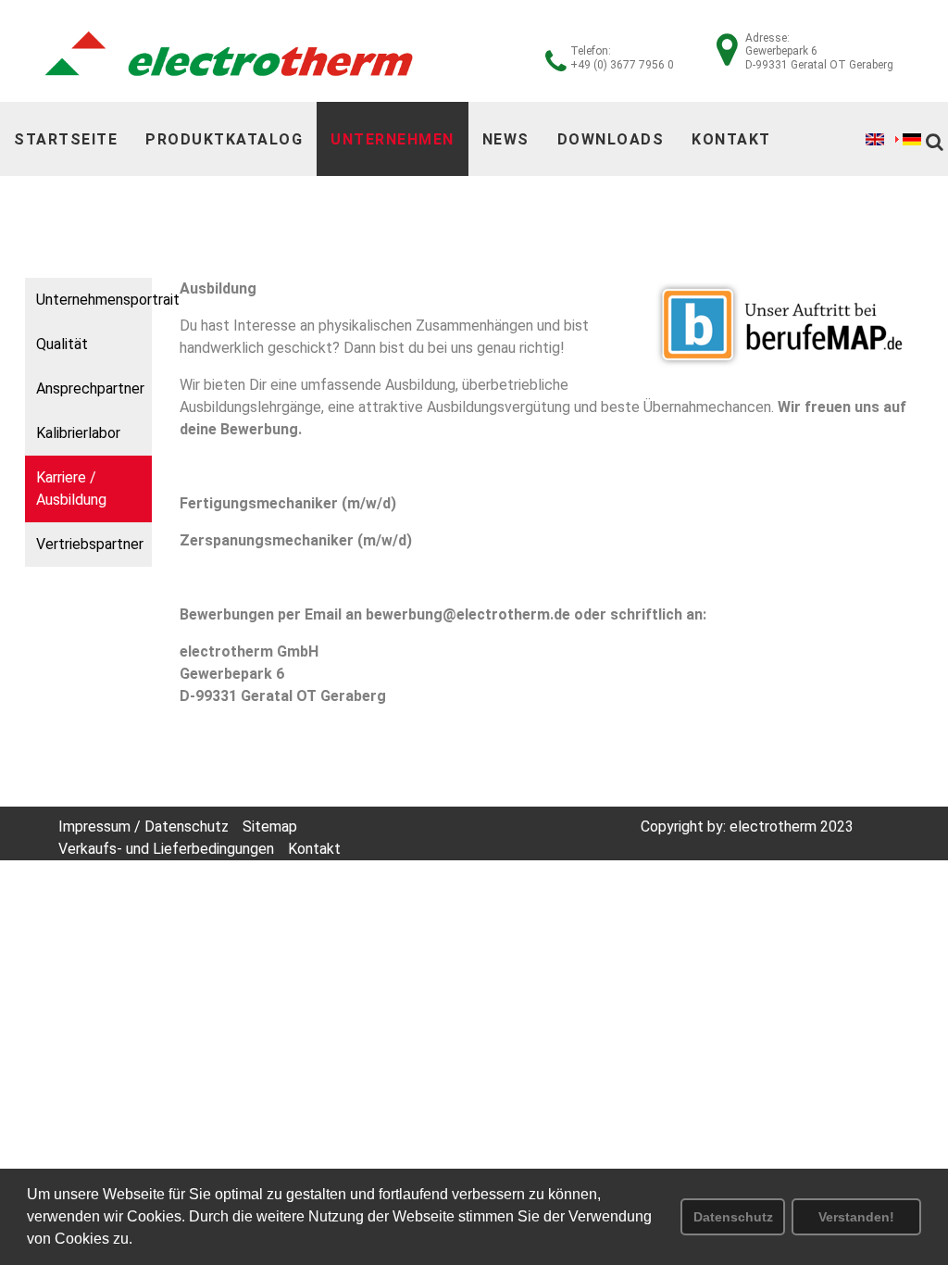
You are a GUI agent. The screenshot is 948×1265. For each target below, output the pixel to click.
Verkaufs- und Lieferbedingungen (166, 849)
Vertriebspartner (89, 544)
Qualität (62, 344)
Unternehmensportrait (94, 299)
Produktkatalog (224, 139)
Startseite (66, 139)
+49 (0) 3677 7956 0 (622, 64)
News (506, 139)
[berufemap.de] (784, 324)
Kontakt (731, 139)
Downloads (611, 139)
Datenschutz (733, 1216)
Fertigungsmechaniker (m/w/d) (288, 503)
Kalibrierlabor (78, 433)
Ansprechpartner (90, 388)
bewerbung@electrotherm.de (468, 614)
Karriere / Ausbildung (71, 488)
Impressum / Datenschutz (143, 826)
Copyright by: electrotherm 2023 (747, 826)
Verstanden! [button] (856, 1216)
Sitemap (270, 826)
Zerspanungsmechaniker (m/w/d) (296, 540)
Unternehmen (393, 139)
